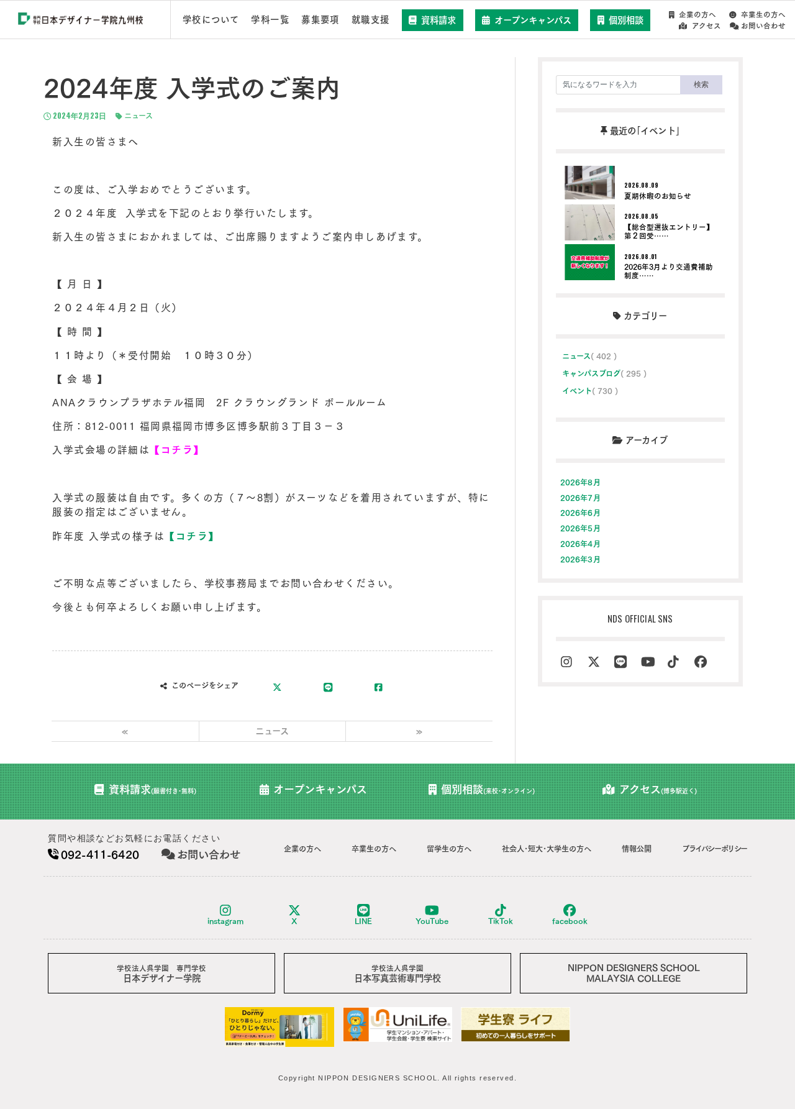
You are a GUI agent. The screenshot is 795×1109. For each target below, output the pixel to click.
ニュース (137, 115)
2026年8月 (580, 482)
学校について (211, 19)
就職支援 (371, 19)
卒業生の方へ (763, 14)
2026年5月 (580, 528)
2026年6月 (580, 512)
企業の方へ (697, 14)
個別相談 (626, 20)
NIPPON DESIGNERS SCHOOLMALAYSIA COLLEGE (634, 973)
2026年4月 (580, 543)
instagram (225, 920)
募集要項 (320, 19)
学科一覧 (270, 19)
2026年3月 (580, 559)
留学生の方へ (449, 848)
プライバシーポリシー (714, 848)
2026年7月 (580, 497)
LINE (363, 920)
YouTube (432, 920)
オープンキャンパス (532, 20)
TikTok (500, 920)
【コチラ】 (192, 536)
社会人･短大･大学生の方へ (546, 848)
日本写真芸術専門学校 (397, 974)
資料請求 (438, 20)
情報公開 (637, 848)
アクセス (706, 25)
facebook (570, 920)
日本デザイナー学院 (161, 974)
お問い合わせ (763, 25)
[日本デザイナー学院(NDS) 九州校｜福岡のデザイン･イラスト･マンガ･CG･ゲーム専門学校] (80, 20)
